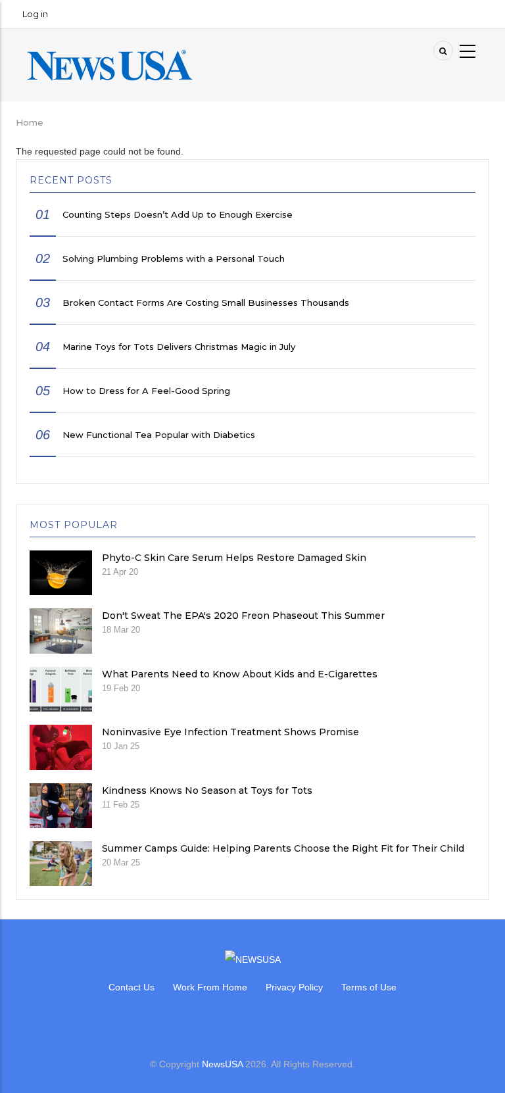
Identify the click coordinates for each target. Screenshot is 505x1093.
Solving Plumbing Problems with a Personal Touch (173, 258)
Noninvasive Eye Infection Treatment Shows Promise (230, 732)
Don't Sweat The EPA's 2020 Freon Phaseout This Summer (243, 615)
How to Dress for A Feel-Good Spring (146, 390)
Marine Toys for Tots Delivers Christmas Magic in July (178, 346)
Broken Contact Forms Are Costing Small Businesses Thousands (205, 302)
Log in (35, 14)
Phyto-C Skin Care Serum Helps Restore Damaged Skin (234, 558)
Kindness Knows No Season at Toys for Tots (207, 790)
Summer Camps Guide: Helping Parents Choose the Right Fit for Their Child (283, 848)
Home (29, 122)
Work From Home (210, 987)
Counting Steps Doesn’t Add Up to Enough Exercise (177, 214)
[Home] (110, 64)
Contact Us (131, 987)
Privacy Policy (294, 987)
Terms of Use (369, 987)
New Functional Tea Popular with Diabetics (158, 434)
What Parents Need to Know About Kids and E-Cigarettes (239, 674)
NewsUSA (222, 1064)
